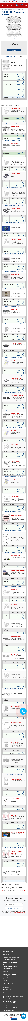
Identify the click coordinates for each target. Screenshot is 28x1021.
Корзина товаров (7, 993)
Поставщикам (6, 977)
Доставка (5, 971)
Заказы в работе (7, 989)
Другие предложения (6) (14, 140)
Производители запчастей (10, 966)
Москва (5, 1)
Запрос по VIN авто (8, 991)
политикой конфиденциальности (17, 912)
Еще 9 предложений (14, 56)
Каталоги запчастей (8, 964)
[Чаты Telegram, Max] (23, 1016)
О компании (6, 954)
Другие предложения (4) (14, 253)
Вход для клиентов (8, 986)
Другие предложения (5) (14, 205)
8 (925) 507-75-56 (11, 1003)
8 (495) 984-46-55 (11, 1001)
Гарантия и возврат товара (10, 959)
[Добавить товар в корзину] (23, 74)
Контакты (5, 956)
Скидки (5, 980)
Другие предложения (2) (14, 123)
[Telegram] (17, 6)
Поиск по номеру (7, 968)
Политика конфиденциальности (11, 957)
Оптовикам (6, 978)
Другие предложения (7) (14, 476)
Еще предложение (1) (14, 187)
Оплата (5, 970)
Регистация (6, 987)
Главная (3, 9)
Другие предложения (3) (14, 357)
